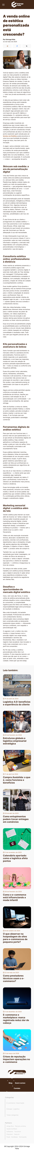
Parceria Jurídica (20, 1126)
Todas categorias (12, 1115)
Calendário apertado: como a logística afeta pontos (15, 858)
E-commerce (11, 1103)
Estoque (9, 1109)
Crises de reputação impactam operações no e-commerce (16, 1059)
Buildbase (14, 1137)
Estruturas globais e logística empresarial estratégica (14, 741)
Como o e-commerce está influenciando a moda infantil (14, 897)
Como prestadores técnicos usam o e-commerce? (13, 978)
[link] (17, 1074)
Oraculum (10, 1134)
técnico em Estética (10, 136)
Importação (20, 1103)
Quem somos (20, 1083)
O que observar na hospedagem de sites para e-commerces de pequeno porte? (15, 937)
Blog (10, 1083)
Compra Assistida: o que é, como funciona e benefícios (16, 780)
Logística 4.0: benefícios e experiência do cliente (16, 703)
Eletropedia (22, 1137)
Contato (17, 1088)
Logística (16, 1109)
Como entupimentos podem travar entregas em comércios (16, 819)
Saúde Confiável (12, 1129)
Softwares (10, 1131)
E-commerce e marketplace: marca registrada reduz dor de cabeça (16, 1018)
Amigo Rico (10, 1126)
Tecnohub (17, 1131)
